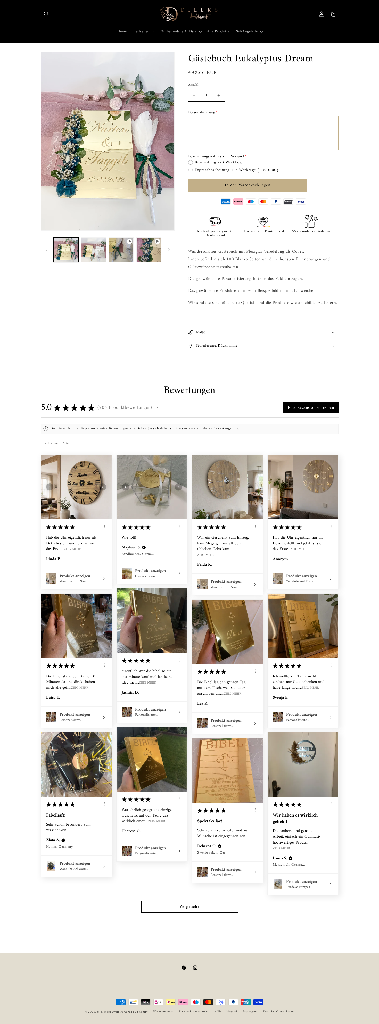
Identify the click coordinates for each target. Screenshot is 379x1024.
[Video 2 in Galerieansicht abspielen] (148, 249)
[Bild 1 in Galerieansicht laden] (65, 249)
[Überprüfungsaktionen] (104, 526)
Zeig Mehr (72, 549)
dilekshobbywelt (108, 1011)
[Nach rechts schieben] (169, 249)
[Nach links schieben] (46, 249)
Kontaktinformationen (278, 1012)
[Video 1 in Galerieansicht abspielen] (121, 249)
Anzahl (193, 84)
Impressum (250, 1012)
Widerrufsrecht (163, 1012)
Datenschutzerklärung (194, 1012)
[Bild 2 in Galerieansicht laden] (93, 249)
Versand (232, 1012)
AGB (218, 1012)
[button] (47, 14)
